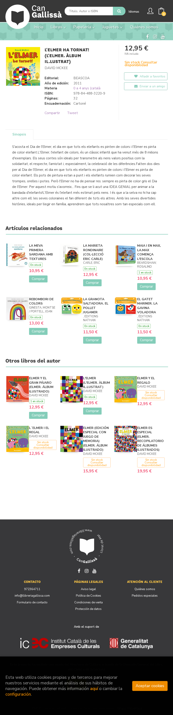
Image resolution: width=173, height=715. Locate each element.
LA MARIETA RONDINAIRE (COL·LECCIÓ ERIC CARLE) (93, 252)
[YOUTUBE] (162, 36)
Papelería (82, 27)
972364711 (32, 589)
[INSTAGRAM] (155, 36)
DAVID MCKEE (56, 68)
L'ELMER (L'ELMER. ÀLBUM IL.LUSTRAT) (96, 382)
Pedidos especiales (145, 596)
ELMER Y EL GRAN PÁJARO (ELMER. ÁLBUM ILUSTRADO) (41, 385)
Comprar (38, 279)
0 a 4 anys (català (86, 88)
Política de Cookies (88, 596)
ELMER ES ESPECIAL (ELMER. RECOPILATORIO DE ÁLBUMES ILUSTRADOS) (150, 439)
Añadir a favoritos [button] (152, 76)
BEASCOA (81, 78)
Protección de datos (88, 609)
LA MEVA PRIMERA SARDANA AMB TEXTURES (41, 252)
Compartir (52, 113)
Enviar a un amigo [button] (152, 86)
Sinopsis (19, 134)
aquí (94, 689)
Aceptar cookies (150, 685)
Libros (57, 27)
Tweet (72, 113)
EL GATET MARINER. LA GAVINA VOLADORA (147, 306)
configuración (18, 694)
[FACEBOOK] (147, 36)
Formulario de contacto (32, 602)
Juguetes (111, 27)
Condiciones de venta (88, 602)
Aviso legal (88, 589)
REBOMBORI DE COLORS (41, 301)
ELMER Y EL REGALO (146, 380)
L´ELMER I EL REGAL (39, 430)
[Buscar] (119, 11)
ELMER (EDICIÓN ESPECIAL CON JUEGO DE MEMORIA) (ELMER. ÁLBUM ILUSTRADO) (96, 439)
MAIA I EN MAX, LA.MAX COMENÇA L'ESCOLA (149, 252)
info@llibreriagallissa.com (32, 596)
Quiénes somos (144, 589)
